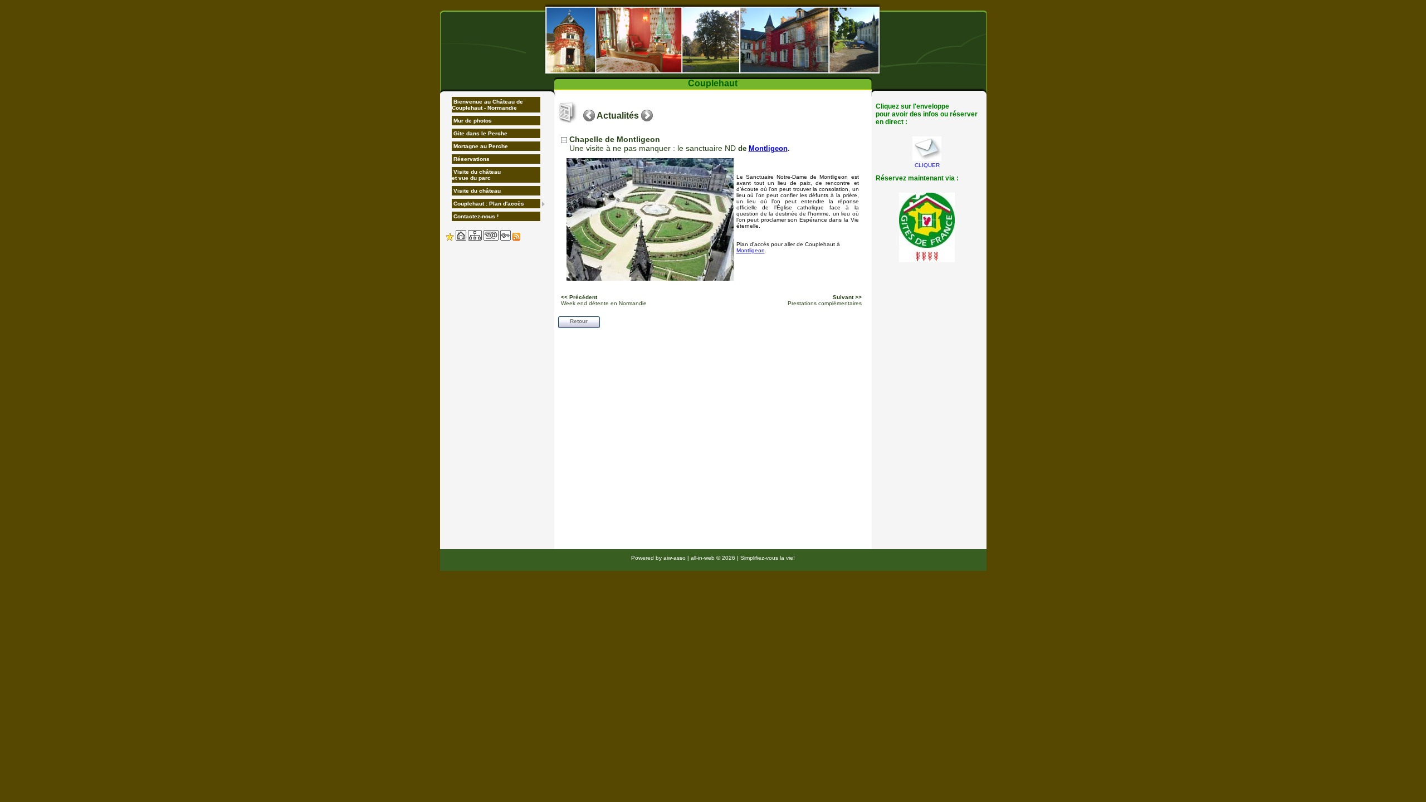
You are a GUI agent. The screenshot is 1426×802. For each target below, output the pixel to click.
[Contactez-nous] (491, 239)
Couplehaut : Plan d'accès (488, 203)
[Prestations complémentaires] (647, 115)
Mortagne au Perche (480, 146)
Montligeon (768, 148)
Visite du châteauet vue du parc (476, 175)
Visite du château (476, 191)
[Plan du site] (475, 239)
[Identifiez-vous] (505, 239)
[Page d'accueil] (461, 239)
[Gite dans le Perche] (713, 40)
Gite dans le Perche (479, 133)
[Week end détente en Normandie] (589, 115)
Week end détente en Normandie (604, 300)
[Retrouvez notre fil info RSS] (516, 239)
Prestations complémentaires (825, 300)
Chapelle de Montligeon (614, 139)
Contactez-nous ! (475, 216)
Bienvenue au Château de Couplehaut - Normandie (487, 105)
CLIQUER (927, 165)
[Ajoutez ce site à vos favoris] (450, 239)
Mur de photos (472, 121)
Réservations (471, 159)
